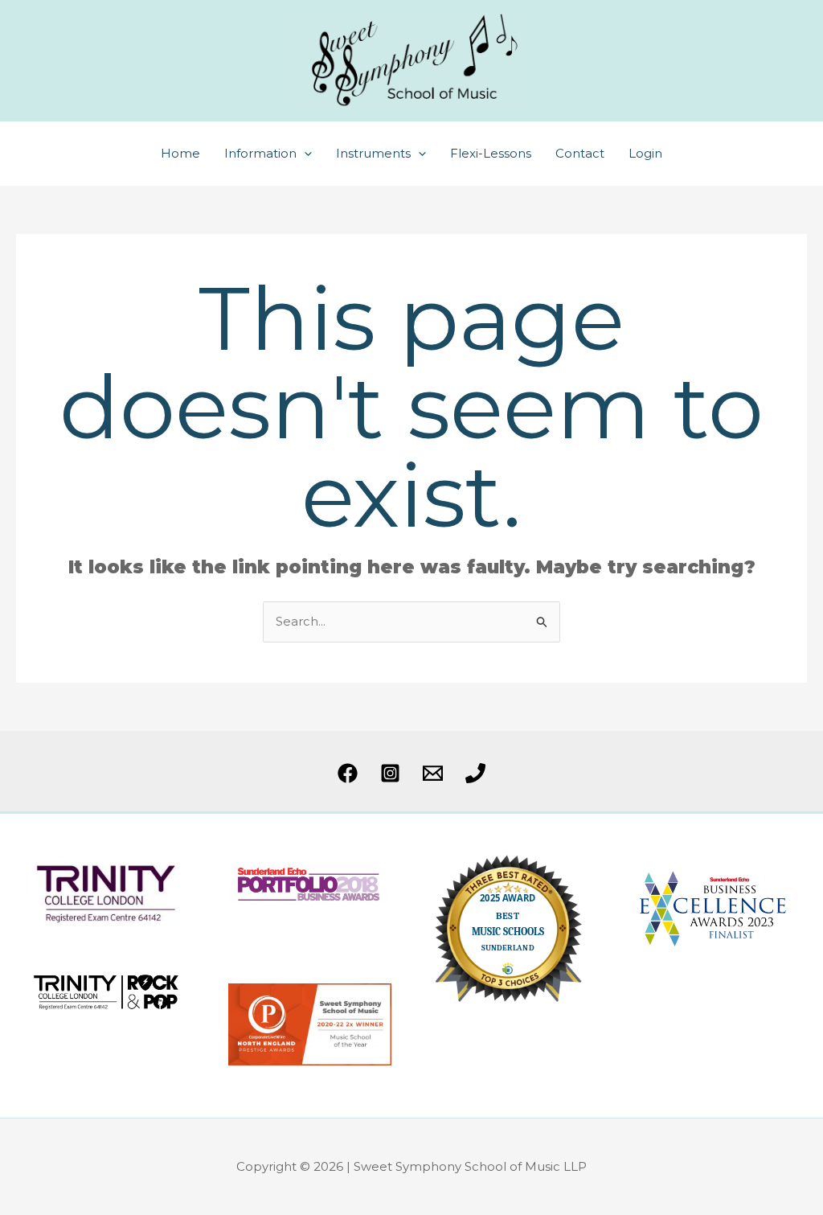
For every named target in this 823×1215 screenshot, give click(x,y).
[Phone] (475, 773)
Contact (579, 153)
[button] (304, 153)
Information (260, 153)
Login (645, 153)
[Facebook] (348, 773)
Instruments (373, 153)
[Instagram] (390, 773)
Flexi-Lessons (490, 153)
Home (180, 153)
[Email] (433, 773)
